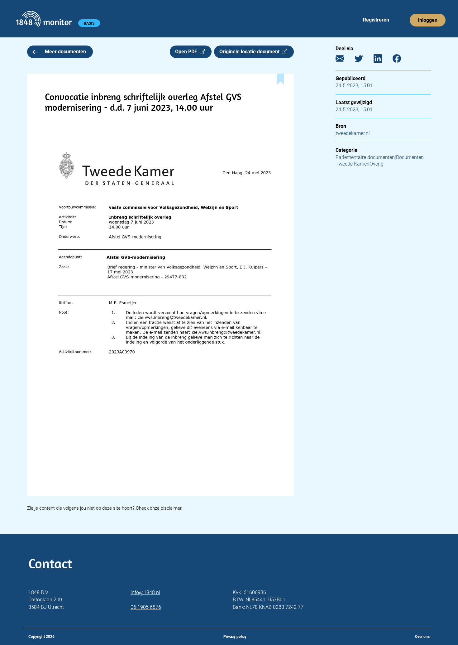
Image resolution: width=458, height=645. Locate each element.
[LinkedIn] (382, 60)
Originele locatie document (250, 52)
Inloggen (427, 20)
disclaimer (171, 508)
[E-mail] (344, 60)
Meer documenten (65, 52)
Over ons (422, 636)
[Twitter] (363, 60)
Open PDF (187, 52)
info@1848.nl (145, 592)
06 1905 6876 (146, 607)
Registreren (376, 20)
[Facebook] (401, 60)
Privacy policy (234, 636)
